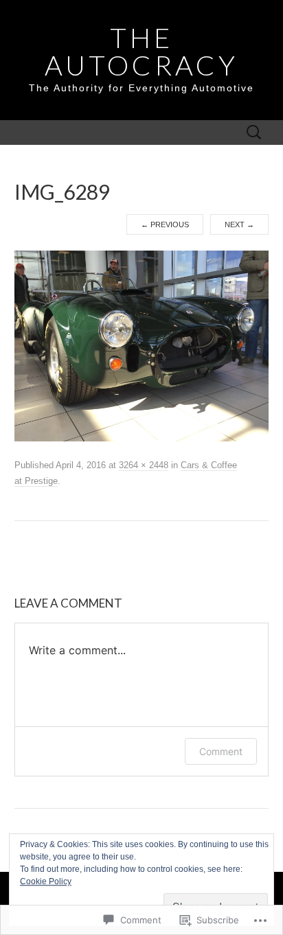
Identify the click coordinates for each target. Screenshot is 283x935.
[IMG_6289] (141, 345)
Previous (165, 224)
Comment (220, 751)
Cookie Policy (45, 881)
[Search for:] (254, 133)
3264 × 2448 (143, 465)
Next (239, 224)
